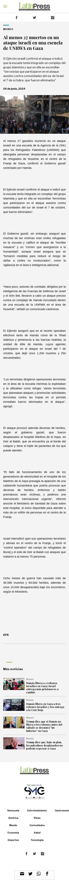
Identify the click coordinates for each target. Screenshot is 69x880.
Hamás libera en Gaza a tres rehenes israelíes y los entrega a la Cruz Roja (45, 707)
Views (37, 818)
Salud (37, 832)
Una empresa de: (34, 785)
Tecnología (37, 840)
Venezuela (13, 810)
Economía (13, 832)
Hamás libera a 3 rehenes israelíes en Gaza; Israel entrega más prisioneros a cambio (42, 687)
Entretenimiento (37, 810)
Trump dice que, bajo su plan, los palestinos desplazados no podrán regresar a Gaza (44, 745)
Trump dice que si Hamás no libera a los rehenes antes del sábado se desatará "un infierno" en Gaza (44, 726)
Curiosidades (37, 825)
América (13, 818)
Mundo (13, 825)
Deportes (13, 840)
